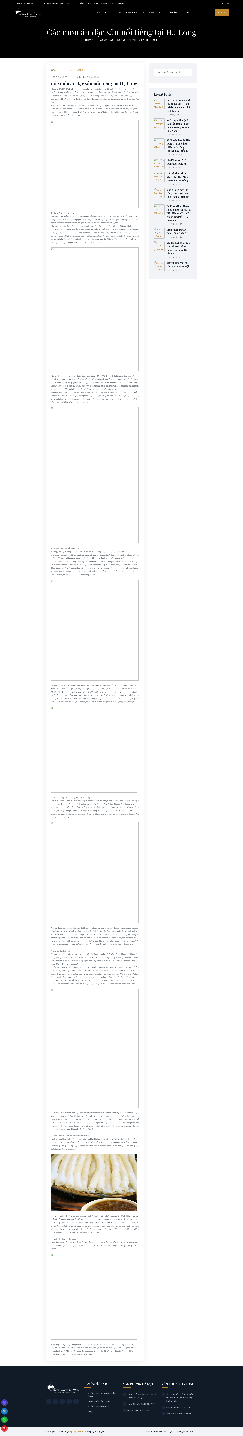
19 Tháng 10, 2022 (61, 77)
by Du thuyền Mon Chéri (88, 77)
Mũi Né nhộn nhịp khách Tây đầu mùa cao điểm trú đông (177, 177)
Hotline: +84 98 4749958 (139, 1410)
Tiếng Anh (224, 3)
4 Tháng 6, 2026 (174, 115)
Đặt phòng (222, 13)
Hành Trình (148, 12)
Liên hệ (185, 12)
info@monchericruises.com (56, 3)
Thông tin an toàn (185, 1431)
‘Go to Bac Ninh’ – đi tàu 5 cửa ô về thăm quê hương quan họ (177, 193)
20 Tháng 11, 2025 (175, 135)
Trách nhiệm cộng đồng (99, 1401)
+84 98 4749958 (25, 3)
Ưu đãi (161, 12)
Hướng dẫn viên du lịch (98, 1406)
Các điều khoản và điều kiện (159, 1431)
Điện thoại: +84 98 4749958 (179, 1413)
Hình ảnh (173, 12)
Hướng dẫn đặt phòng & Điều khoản (102, 1394)
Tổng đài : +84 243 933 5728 (140, 1404)
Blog (90, 1411)
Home (89, 40)
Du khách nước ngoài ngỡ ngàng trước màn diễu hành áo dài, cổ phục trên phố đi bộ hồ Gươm (178, 213)
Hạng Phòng (132, 12)
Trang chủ (102, 12)
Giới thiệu (117, 12)
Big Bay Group (76, 1431)
